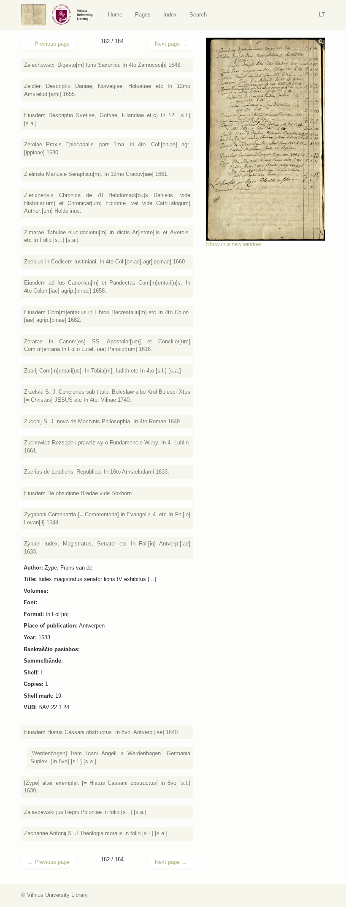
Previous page (48, 44)
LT (322, 14)
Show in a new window (233, 244)
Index (170, 14)
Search (198, 14)
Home (115, 14)
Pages (143, 14)
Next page (171, 44)
